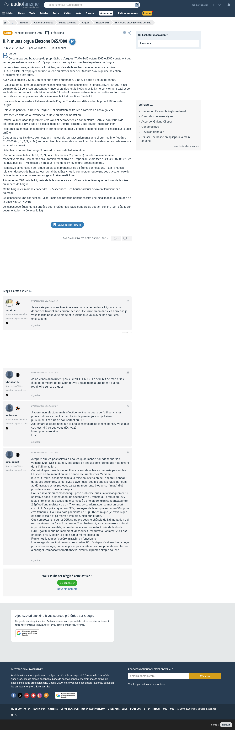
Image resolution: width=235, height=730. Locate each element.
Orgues (85, 22)
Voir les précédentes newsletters (146, 684)
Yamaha (24, 22)
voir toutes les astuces (186, 146)
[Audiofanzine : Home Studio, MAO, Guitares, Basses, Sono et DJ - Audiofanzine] (21, 5)
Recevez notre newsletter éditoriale (150, 669)
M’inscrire (205, 676)
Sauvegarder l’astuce (69, 224)
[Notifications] (229, 5)
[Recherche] (137, 5)
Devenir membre (67, 588)
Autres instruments (43, 22)
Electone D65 (102, 22)
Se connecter (67, 582)
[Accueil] (5, 22)
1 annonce (145, 43)
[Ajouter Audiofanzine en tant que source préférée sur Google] (27, 633)
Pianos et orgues (67, 22)
